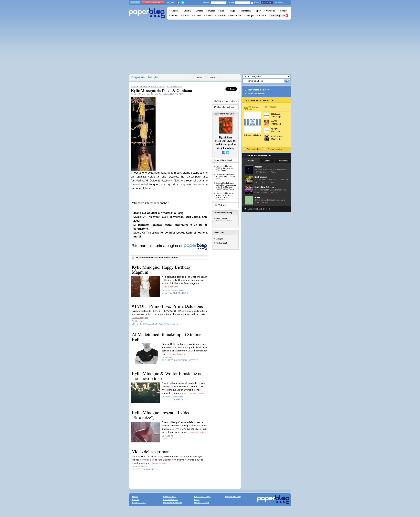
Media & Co (235, 15)
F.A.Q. (197, 499)
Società (174, 11)
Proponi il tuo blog (256, 93)
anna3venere (277, 136)
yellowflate (275, 113)
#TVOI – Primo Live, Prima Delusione (167, 306)
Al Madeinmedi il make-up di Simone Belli (166, 336)
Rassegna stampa (202, 496)
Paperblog (147, 13)
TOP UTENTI (270, 107)
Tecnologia (246, 11)
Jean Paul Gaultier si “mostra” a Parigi (158, 212)
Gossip (283, 11)
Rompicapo (283, 161)
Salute (209, 15)
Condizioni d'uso (170, 499)
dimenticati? (279, 2)
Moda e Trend (221, 242)
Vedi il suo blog (225, 148)
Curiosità (270, 11)
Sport (258, 11)
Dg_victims (164, 94)
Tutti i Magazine (278, 15)
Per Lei (174, 15)
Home (135, 2)
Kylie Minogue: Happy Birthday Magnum (161, 269)
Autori (212, 78)
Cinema (199, 11)
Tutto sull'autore (254, 149)
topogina (275, 129)
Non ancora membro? (258, 90)
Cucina (197, 15)
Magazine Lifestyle (144, 77)
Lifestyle (219, 238)
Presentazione (169, 496)
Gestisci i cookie (201, 502)
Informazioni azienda (172, 502)
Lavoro (262, 15)
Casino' (267, 161)
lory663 (274, 121)
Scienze (221, 15)
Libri (222, 11)
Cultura (187, 11)
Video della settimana (151, 451)
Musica (211, 11)
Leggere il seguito (170, 287)
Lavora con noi (139, 502)
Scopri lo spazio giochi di (259, 209)
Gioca (273, 172)
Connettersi (266, 3)
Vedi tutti (222, 205)
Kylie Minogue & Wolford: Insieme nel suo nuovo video (168, 375)
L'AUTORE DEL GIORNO (251, 108)
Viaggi (232, 11)
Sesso (186, 15)
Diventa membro (275, 149)
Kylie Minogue (222, 218)
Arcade (251, 161)
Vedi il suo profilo (226, 144)
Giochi (199, 78)
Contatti (135, 499)
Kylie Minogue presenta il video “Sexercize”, (161, 414)
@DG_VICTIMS (176, 94)
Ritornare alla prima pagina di (157, 245)
